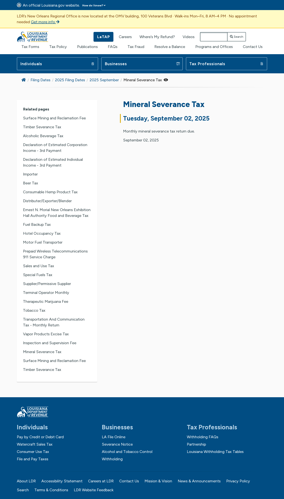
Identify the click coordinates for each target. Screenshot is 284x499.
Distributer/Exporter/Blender (47, 201)
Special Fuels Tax (37, 274)
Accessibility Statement (61, 481)
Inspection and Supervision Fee (49, 343)
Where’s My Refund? (157, 36)
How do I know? (92, 5)
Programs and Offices (214, 46)
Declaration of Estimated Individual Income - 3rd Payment (53, 162)
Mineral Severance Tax (42, 351)
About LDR (26, 481)
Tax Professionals (207, 63)
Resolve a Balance (169, 46)
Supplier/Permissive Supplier (47, 283)
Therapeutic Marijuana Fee (45, 301)
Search (238, 37)
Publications (87, 46)
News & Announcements (199, 481)
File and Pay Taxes (32, 459)
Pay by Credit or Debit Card (40, 437)
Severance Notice (117, 444)
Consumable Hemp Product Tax (50, 192)
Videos (189, 36)
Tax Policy (58, 46)
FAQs (112, 46)
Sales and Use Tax (38, 266)
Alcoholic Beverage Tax (43, 136)
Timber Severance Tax (42, 127)
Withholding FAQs (202, 437)
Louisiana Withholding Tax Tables (215, 451)
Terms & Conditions (51, 490)
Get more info (43, 22)
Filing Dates (40, 80)
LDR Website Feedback (93, 490)
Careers (125, 36)
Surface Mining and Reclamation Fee (54, 118)
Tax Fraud (136, 46)
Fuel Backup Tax (37, 224)
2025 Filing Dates (70, 80)
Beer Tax (30, 183)
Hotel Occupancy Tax (42, 233)
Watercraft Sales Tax (35, 444)
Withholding (112, 459)
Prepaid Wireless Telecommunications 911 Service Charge (55, 254)
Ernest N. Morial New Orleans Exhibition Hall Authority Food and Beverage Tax (57, 212)
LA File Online (113, 437)
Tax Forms (30, 46)
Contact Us (253, 46)
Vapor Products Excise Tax (46, 334)
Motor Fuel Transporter (42, 242)
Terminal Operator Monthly (46, 292)
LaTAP (103, 36)
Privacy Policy (238, 481)
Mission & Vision (158, 481)
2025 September (104, 80)
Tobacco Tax (34, 310)
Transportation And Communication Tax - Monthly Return (54, 322)
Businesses (116, 63)
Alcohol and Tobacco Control (127, 451)
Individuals (31, 63)
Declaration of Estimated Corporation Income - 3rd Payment (55, 147)
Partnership (196, 444)
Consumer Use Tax (33, 451)
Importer (30, 174)
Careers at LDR (101, 481)
